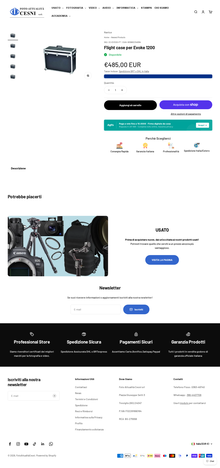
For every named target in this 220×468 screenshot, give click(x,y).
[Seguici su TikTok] (34, 444)
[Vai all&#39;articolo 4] (13, 66)
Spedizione (81, 405)
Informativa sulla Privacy (88, 417)
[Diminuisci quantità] (109, 90)
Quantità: (109, 82)
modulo (184, 402)
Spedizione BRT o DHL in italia (134, 71)
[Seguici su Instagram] (18, 444)
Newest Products (118, 37)
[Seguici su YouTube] (26, 444)
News (78, 393)
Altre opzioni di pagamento (186, 113)
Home (106, 37)
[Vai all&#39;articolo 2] (13, 46)
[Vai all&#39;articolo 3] (13, 56)
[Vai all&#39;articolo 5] (13, 77)
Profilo (79, 423)
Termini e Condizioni (86, 399)
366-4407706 (194, 394)
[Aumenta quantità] (122, 90)
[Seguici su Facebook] (10, 444)
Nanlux (108, 32)
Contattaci (81, 387)
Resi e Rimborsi (84, 411)
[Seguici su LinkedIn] (43, 444)
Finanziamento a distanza (89, 429)
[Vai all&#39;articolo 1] (13, 36)
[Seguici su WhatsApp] (51, 444)
